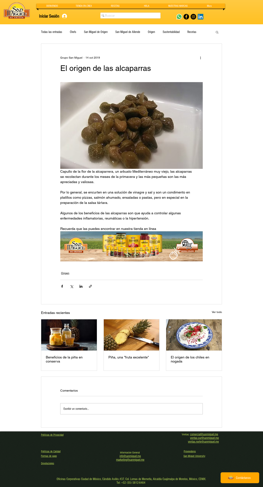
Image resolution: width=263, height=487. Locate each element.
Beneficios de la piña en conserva (64, 359)
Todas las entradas (51, 32)
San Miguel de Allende (127, 32)
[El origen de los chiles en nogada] (194, 335)
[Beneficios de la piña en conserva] (69, 335)
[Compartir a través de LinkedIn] (81, 286)
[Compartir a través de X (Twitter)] (71, 286)
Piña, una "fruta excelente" (128, 357)
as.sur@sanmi (202, 438)
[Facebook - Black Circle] (186, 16)
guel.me (214, 438)
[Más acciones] (200, 57)
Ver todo (217, 312)
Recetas (191, 32)
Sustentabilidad (171, 32)
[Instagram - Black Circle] (193, 16)
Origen (151, 32)
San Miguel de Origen (96, 32)
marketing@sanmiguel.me (130, 460)
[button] (178, 5)
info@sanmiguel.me (130, 456)
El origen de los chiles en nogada (190, 359)
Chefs (73, 32)
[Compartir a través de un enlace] (90, 286)
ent (193, 438)
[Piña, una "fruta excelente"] (131, 335)
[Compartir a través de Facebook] (62, 286)
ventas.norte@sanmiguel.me (203, 441)
